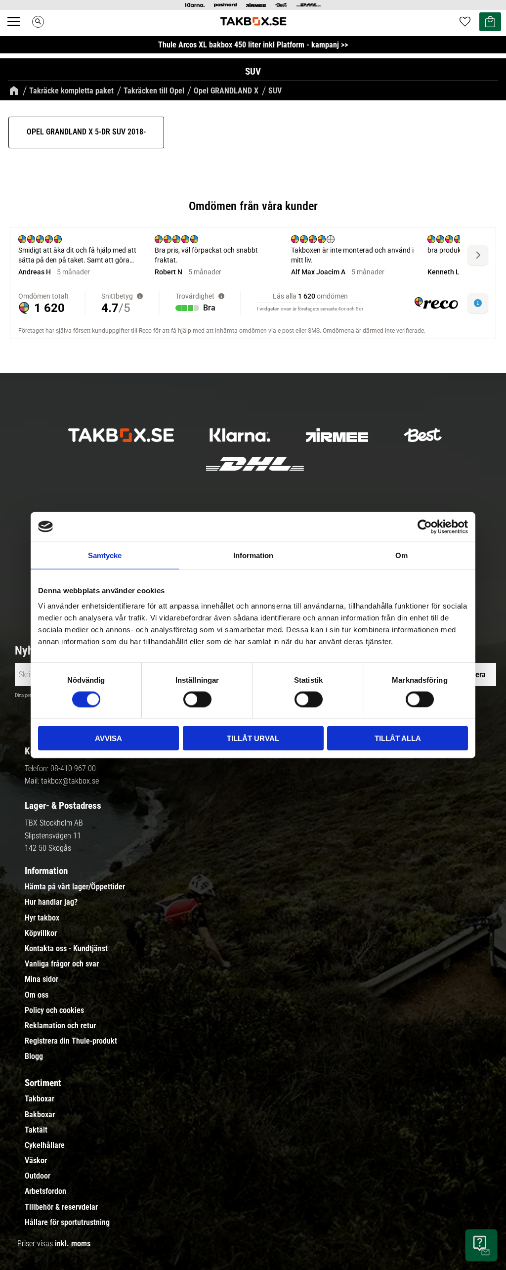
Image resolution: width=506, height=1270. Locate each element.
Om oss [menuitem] (36, 995)
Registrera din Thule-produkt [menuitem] (71, 1041)
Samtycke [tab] (105, 555)
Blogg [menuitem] (34, 1056)
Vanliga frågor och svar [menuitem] (62, 964)
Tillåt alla (398, 738)
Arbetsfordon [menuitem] (45, 1191)
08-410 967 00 (73, 768)
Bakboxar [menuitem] (40, 1114)
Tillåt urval (253, 738)
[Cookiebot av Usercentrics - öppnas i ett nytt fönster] (424, 526)
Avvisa (108, 738)
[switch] (197, 699)
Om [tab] (401, 555)
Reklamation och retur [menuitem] (60, 1025)
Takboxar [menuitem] (39, 1099)
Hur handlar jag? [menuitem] (51, 902)
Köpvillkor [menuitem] (41, 933)
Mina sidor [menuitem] (41, 979)
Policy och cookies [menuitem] (54, 1010)
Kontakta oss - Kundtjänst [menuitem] (66, 948)
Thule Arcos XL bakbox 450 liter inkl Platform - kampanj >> (253, 44)
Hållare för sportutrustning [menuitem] (67, 1222)
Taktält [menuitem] (36, 1130)
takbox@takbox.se (70, 781)
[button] (19, 32)
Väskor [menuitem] (36, 1160)
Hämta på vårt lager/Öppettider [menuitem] (75, 886)
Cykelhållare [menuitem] (45, 1145)
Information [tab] (253, 555)
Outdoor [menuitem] (37, 1176)
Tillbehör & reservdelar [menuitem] (61, 1207)
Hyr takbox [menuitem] (42, 918)
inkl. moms (72, 1243)
